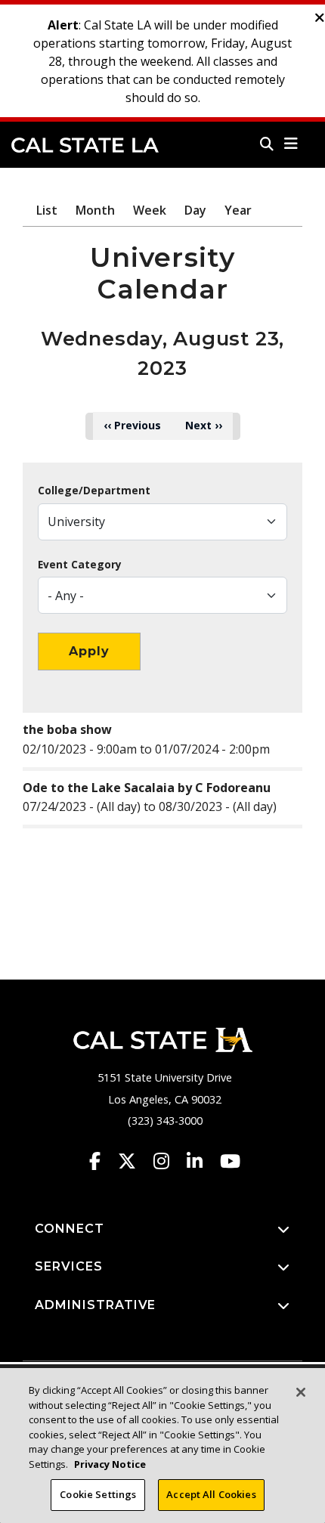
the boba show (67, 729)
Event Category (80, 564)
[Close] (300, 1392)
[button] (291, 144)
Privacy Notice (110, 1464)
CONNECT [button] (69, 1228)
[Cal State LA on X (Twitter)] (134, 1161)
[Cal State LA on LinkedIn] (202, 1161)
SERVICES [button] (69, 1266)
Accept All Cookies (210, 1494)
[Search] (267, 144)
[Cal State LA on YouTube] (230, 1161)
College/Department (94, 490)
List (46, 210)
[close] (319, 18)
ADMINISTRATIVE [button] (95, 1305)
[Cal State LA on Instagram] (168, 1161)
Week (149, 210)
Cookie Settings (98, 1494)
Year (238, 210)
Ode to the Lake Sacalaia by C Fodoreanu (147, 787)
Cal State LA (85, 145)
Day (195, 210)
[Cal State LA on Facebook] (102, 1161)
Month (95, 210)
